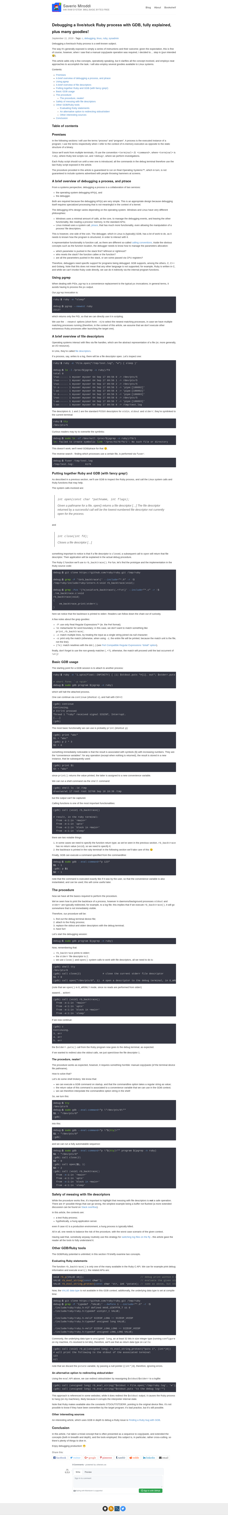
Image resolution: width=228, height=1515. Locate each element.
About (157, 7)
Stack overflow (89, 1207)
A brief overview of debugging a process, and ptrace (83, 78)
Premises (61, 75)
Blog (148, 7)
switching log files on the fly (136, 1237)
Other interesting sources (73, 115)
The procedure (63, 95)
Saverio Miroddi (77, 5)
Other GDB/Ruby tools (68, 105)
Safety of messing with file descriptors (76, 101)
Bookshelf (170, 7)
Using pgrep (62, 81)
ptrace (94, 225)
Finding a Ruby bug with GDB (144, 1420)
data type (71, 1290)
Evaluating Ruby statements (74, 108)
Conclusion (62, 118)
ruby (105, 38)
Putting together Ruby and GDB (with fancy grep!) (82, 88)
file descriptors (83, 351)
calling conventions (142, 242)
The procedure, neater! (72, 98)
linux (99, 38)
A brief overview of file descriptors (73, 85)
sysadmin (114, 38)
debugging (89, 38)
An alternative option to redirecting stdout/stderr (85, 111)
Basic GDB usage (65, 91)
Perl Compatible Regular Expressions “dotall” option (129, 645)
